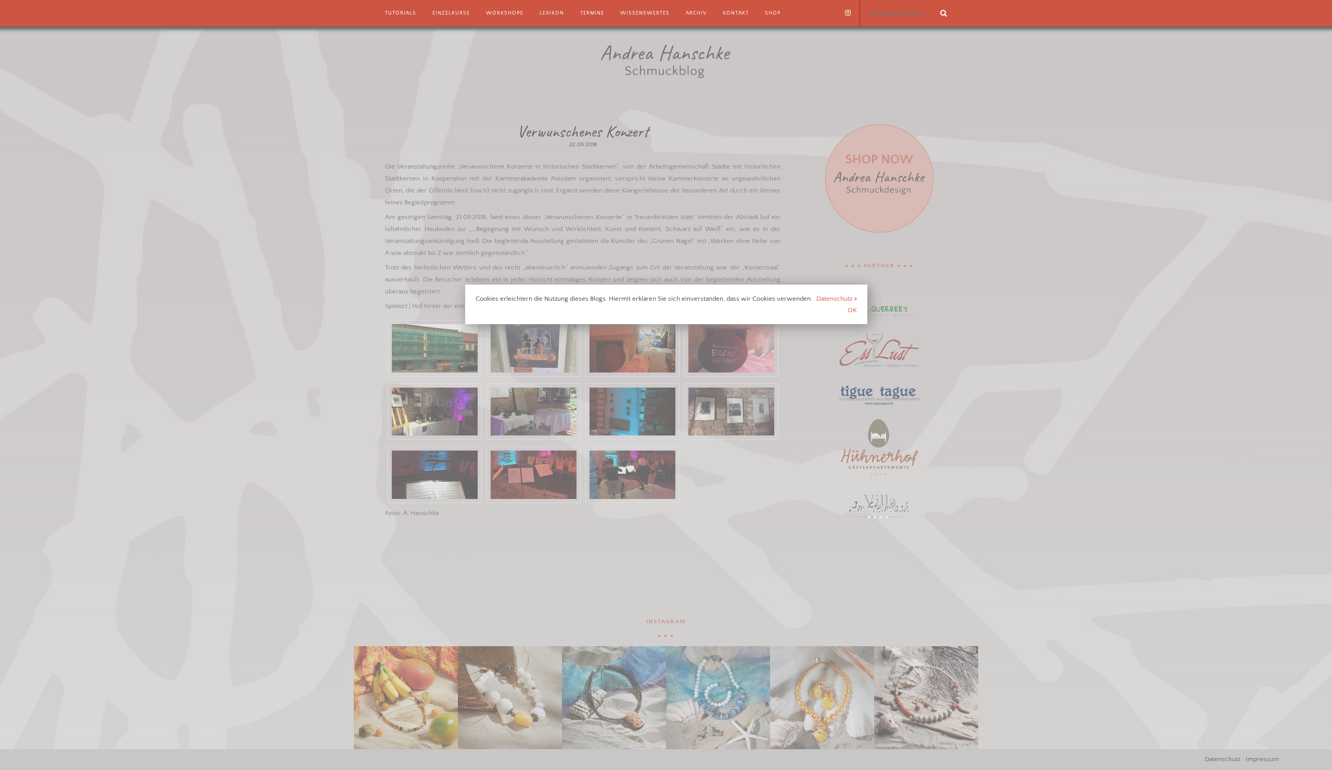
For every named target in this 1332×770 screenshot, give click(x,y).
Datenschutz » (836, 298)
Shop (772, 13)
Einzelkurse (451, 13)
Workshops (504, 13)
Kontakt (736, 13)
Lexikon (552, 13)
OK (852, 310)
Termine (592, 13)
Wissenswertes (645, 13)
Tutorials (400, 13)
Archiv (696, 13)
